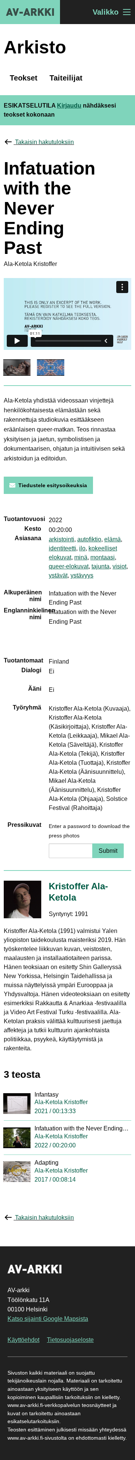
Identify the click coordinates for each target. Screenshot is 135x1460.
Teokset (24, 78)
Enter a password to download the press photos (89, 831)
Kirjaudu (69, 105)
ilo (82, 548)
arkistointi (61, 539)
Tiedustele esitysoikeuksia (52, 485)
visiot (119, 566)
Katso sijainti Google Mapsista (48, 1319)
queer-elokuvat (68, 566)
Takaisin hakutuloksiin (44, 142)
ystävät (58, 575)
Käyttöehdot (23, 1340)
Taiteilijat (66, 78)
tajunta (101, 566)
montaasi (102, 557)
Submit (108, 851)
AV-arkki (30, 12)
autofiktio (89, 539)
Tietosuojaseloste (70, 1340)
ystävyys (81, 575)
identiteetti (62, 548)
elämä (112, 539)
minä (80, 557)
